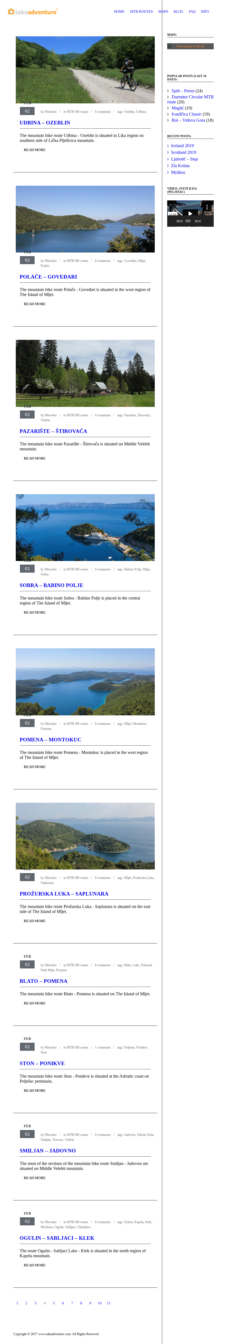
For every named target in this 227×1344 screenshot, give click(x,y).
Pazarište (130, 415)
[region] (190, 53)
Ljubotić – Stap (184, 159)
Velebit (45, 420)
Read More (35, 150)
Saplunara (47, 883)
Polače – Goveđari (48, 277)
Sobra (44, 574)
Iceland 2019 (182, 145)
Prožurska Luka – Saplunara (64, 894)
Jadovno (129, 1135)
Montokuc (139, 724)
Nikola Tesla (145, 1135)
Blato (127, 965)
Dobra (128, 1222)
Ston (44, 1052)
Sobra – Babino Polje (51, 585)
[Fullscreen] (210, 221)
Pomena (46, 729)
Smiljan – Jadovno (48, 1151)
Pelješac (129, 1047)
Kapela (138, 1222)
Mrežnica (47, 1227)
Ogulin (59, 1227)
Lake (136, 965)
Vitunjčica (83, 1227)
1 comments (103, 1047)
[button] (190, 53)
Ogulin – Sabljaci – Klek (57, 1238)
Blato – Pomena (44, 981)
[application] (190, 213)
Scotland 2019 (183, 152)
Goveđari (130, 261)
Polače (45, 266)
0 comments (103, 112)
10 (100, 1303)
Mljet (141, 261)
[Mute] (205, 221)
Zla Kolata (180, 165)
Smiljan (46, 1140)
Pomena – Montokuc (50, 740)
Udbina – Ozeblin (45, 123)
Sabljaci (70, 1227)
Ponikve (141, 1047)
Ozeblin (129, 112)
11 (109, 1303)
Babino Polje (132, 569)
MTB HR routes (77, 112)
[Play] (174, 221)
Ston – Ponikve (42, 1063)
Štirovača (144, 415)
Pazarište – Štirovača (53, 431)
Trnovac (57, 1140)
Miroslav (51, 112)
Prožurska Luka (143, 878)
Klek (148, 1222)
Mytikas (178, 172)
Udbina (141, 112)
